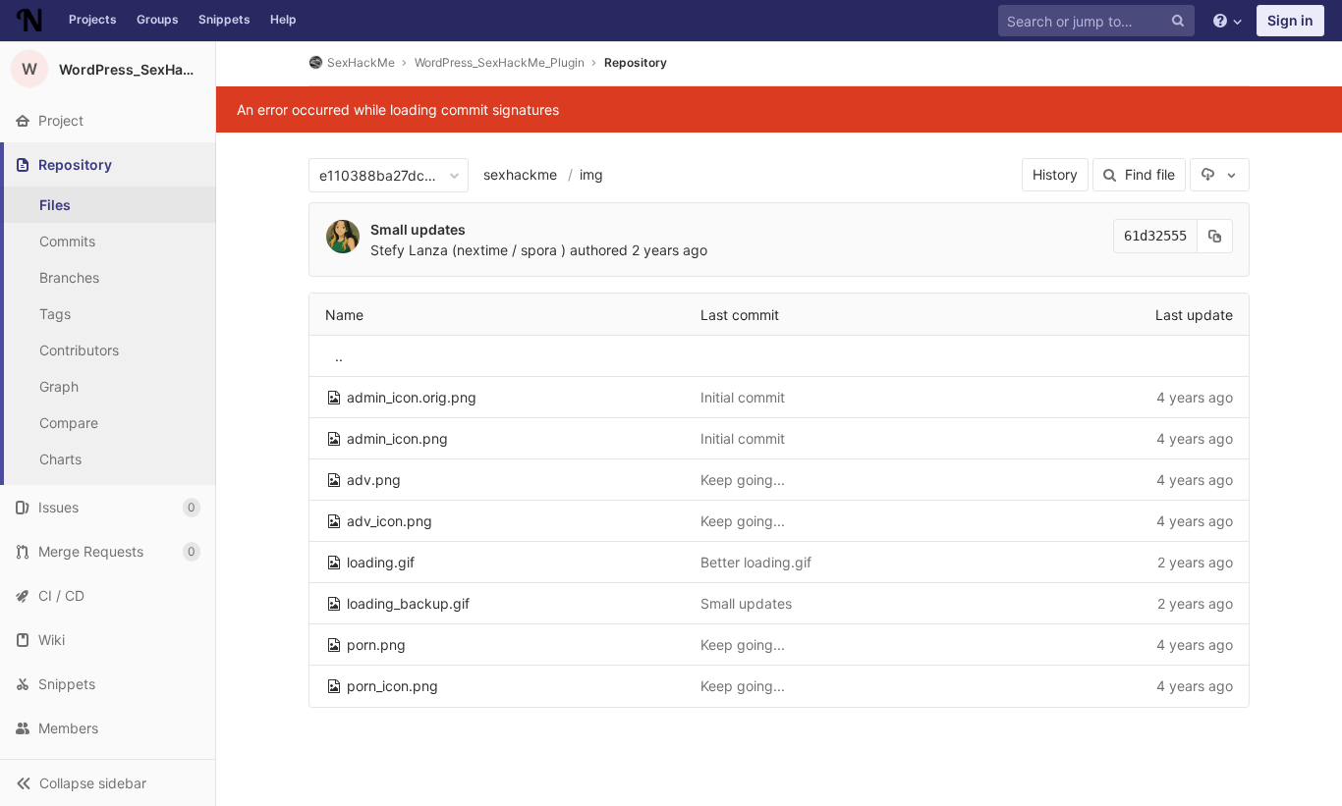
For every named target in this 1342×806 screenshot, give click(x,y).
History (1055, 174)
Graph (59, 386)
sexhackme (520, 174)
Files (55, 204)
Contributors (79, 350)
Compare (68, 422)
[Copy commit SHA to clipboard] (1215, 236)
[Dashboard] (29, 20)
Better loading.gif (755, 562)
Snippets (224, 19)
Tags (55, 313)
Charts (60, 459)
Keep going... (742, 479)
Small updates (418, 229)
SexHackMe (361, 62)
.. (339, 356)
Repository (635, 62)
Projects (93, 19)
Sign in (1290, 20)
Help (283, 19)
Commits (67, 241)
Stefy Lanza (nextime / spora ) (468, 250)
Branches (69, 277)
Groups (158, 19)
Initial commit (742, 397)
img (591, 174)
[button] (107, 782)
